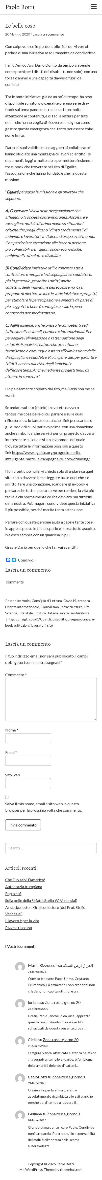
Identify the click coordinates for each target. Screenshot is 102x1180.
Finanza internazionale (22, 607)
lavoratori (38, 625)
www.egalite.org (51, 103)
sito (50, 625)
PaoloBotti (37, 1076)
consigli (21, 619)
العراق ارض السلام (78, 965)
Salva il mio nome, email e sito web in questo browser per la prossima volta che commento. (43, 806)
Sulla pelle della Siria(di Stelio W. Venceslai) (41, 900)
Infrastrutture (71, 607)
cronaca (84, 601)
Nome (11, 730)
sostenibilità (79, 613)
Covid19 (69, 601)
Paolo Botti (19, 7)
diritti (47, 619)
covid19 (35, 619)
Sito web (12, 774)
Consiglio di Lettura (47, 601)
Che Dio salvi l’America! (25, 879)
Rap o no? (13, 893)
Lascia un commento (48, 34)
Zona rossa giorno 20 (62, 1002)
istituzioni (21, 625)
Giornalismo (50, 607)
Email (11, 752)
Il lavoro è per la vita (22, 920)
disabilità (59, 619)
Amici (26, 601)
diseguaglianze (79, 619)
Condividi (26, 560)
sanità (64, 613)
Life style (26, 613)
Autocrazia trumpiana (23, 886)
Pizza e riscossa (18, 927)
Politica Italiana (46, 613)
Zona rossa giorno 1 (68, 1076)
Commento (16, 674)
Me (22, 1169)
